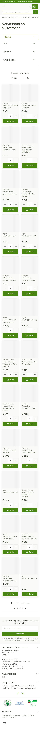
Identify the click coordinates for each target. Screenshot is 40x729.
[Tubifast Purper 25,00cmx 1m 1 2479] (10, 179)
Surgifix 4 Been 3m (9, 236)
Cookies (4, 718)
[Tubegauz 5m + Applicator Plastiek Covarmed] (29, 179)
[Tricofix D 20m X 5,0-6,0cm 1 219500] (10, 523)
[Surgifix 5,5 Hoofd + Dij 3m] (29, 307)
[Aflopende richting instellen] (28, 78)
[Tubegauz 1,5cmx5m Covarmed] (29, 93)
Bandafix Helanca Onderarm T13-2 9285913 (8, 408)
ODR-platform (11, 718)
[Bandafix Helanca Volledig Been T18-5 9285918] (10, 349)
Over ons (5, 686)
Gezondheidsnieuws (26, 686)
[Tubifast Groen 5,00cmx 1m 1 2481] (10, 265)
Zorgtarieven (31, 688)
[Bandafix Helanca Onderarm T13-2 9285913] (10, 393)
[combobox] (17, 12)
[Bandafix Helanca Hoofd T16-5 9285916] (29, 523)
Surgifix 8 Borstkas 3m (10, 492)
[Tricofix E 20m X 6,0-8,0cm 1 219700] (10, 307)
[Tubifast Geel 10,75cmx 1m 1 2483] (29, 265)
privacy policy (32, 640)
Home (3, 17)
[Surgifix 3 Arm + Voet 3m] (29, 223)
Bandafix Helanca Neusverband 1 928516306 (28, 150)
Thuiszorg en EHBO (14, 17)
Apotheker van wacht (9, 688)
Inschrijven (20, 634)
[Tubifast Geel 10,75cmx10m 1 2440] (10, 565)
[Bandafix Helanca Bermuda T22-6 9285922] (29, 479)
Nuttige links (13, 686)
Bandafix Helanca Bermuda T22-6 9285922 (28, 494)
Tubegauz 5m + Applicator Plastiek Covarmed (28, 194)
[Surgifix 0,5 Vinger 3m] (29, 565)
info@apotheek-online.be (20, 662)
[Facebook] (17, 693)
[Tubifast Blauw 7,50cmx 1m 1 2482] (10, 134)
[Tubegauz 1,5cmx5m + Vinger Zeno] (10, 93)
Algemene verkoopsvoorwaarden (12, 715)
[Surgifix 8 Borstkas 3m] (10, 479)
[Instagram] (22, 693)
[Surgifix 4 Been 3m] (10, 223)
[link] (14, 608)
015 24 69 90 (13, 659)
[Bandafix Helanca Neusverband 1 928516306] (29, 134)
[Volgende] (25, 608)
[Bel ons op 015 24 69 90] (30, 7)
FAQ (3, 677)
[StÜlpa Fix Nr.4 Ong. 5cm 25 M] (10, 437)
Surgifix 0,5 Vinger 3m (29, 578)
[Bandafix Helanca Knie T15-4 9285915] (29, 349)
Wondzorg (26, 17)
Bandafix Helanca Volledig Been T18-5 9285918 (10, 364)
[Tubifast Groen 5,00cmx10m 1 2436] (29, 437)
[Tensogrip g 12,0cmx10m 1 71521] (29, 393)
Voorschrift (22, 688)
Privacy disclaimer (28, 715)
